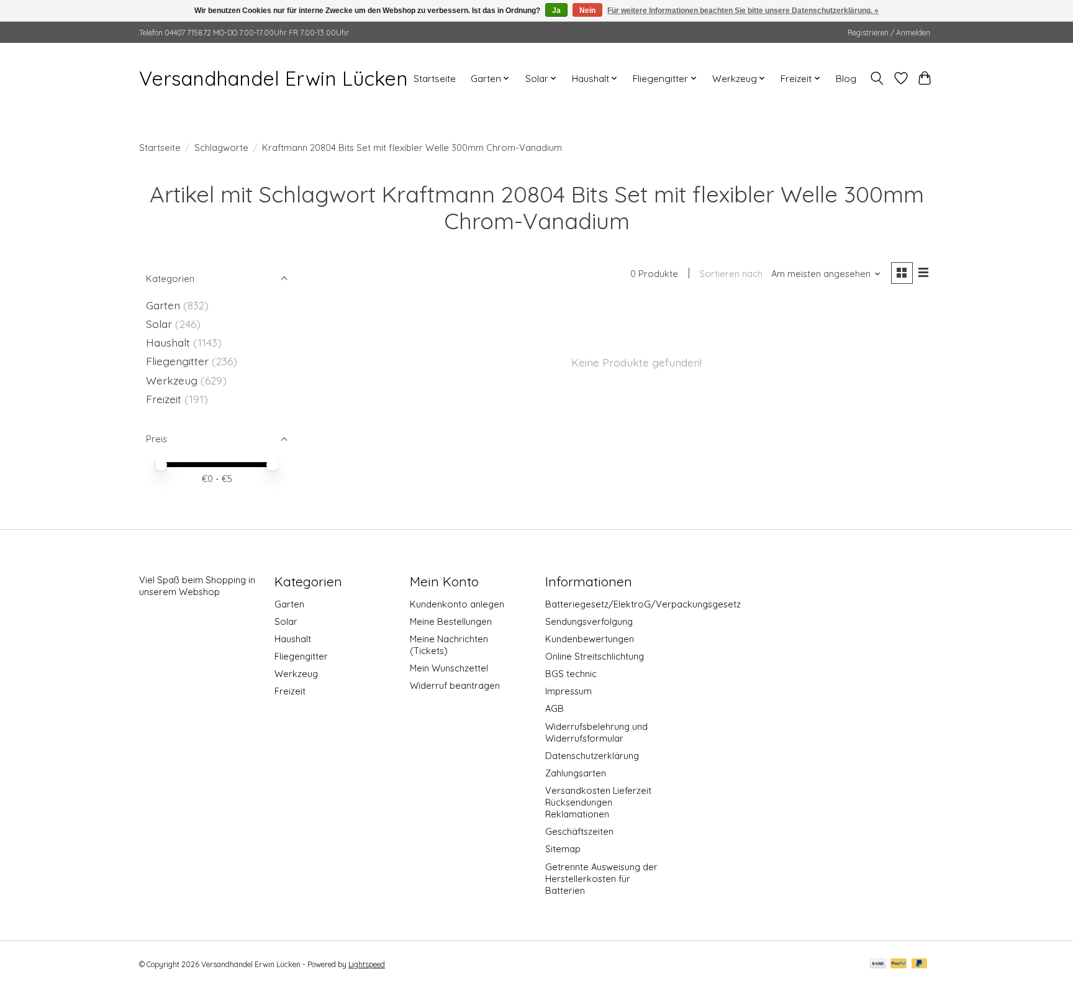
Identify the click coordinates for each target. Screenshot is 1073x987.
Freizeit (163, 399)
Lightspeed (366, 964)
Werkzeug (171, 380)
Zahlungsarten (575, 773)
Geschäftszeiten (579, 831)
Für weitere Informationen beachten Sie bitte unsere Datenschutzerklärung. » (743, 10)
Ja (556, 10)
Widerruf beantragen (455, 685)
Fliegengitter (177, 361)
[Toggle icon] (877, 78)
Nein (587, 10)
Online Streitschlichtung (594, 656)
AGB (554, 708)
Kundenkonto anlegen (457, 604)
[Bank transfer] (878, 964)
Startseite (435, 78)
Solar (159, 323)
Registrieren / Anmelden (889, 32)
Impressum (568, 691)
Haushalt (168, 342)
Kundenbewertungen (589, 639)
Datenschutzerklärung (592, 756)
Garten (163, 305)
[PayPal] (898, 964)
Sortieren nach (731, 274)
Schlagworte (221, 147)
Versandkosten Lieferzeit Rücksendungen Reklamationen (598, 802)
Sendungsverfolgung (589, 621)
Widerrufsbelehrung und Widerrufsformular (596, 732)
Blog (846, 78)
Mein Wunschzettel (449, 668)
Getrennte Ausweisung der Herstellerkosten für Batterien (601, 878)
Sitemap (563, 849)
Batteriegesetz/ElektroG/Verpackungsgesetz (643, 604)
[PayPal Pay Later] (920, 964)
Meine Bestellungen (451, 621)
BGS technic (571, 674)
